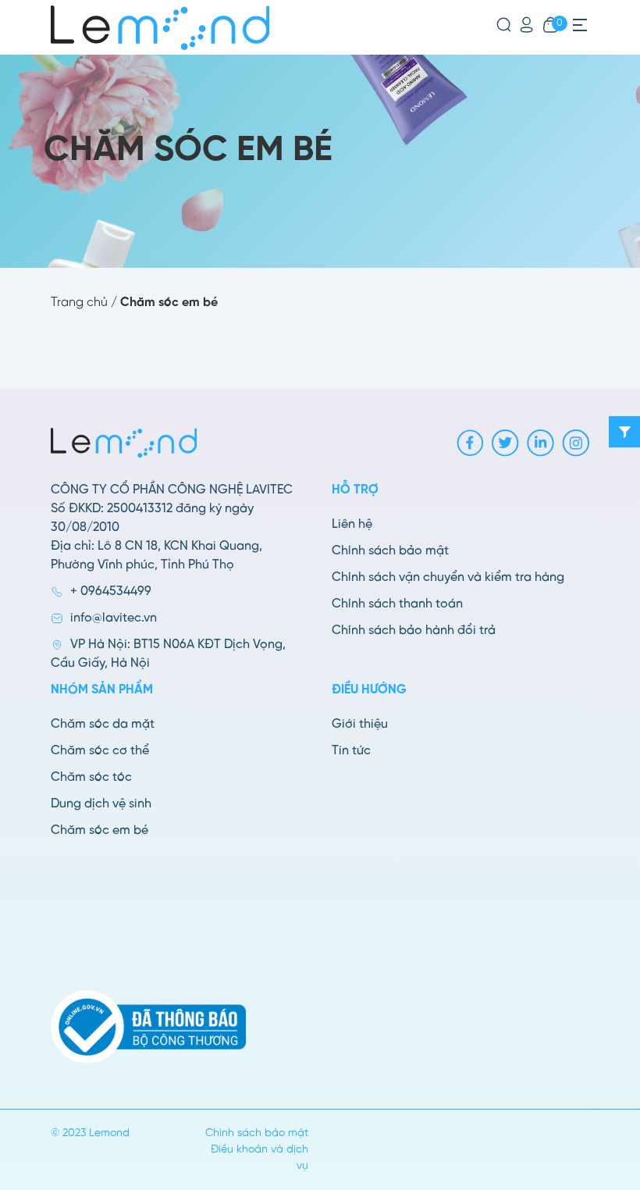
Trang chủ (79, 302)
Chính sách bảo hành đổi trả (414, 630)
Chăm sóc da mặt (103, 724)
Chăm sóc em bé (99, 830)
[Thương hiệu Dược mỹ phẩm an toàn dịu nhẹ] (160, 27)
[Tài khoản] (526, 25)
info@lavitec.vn (113, 618)
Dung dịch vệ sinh (101, 804)
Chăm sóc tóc (91, 777)
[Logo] (124, 443)
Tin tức (351, 750)
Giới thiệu (360, 724)
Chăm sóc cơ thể (100, 750)
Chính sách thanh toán (397, 604)
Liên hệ (352, 524)
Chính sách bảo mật (390, 551)
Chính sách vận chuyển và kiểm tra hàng (448, 577)
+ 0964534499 (110, 591)
